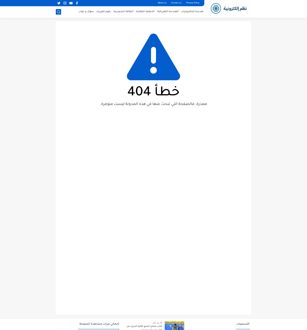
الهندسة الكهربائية (168, 11)
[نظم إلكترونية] (229, 8)
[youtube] (71, 3)
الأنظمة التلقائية (145, 11)
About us (162, 3)
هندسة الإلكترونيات (192, 11)
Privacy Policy (192, 3)
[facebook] (77, 3)
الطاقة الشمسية (123, 11)
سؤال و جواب (86, 11)
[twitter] (59, 3)
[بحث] (58, 12)
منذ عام (156, 322)
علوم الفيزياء (103, 11)
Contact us (176, 3)
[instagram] (65, 3)
